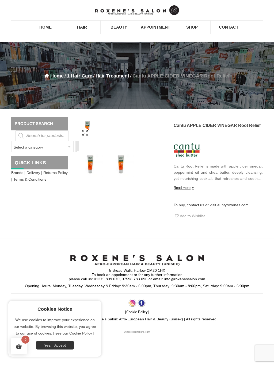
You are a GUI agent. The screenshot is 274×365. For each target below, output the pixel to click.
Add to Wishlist (192, 216)
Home (57, 76)
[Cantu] (187, 150)
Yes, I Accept (55, 345)
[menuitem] (45, 27)
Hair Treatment (112, 76)
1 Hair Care (79, 76)
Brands (17, 172)
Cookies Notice (54, 309)
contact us (195, 205)
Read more (182, 188)
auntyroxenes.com (233, 205)
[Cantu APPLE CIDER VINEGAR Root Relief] (85, 140)
